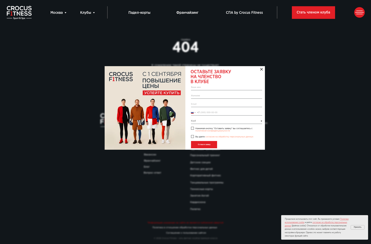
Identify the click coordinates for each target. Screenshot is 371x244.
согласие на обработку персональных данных (229, 137)
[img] (145, 108)
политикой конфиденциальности (212, 131)
